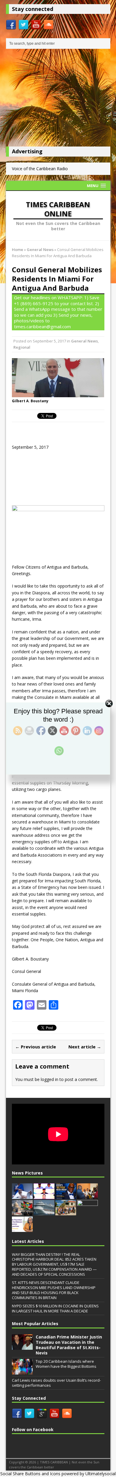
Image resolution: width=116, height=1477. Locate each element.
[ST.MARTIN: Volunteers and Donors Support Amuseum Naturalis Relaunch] (65, 1212)
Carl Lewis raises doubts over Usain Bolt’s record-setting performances (56, 1383)
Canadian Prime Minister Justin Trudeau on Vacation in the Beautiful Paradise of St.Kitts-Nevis (69, 1345)
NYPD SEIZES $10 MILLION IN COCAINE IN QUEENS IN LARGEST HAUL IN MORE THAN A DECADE (55, 1308)
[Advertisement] (58, 99)
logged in (49, 1079)
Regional (21, 347)
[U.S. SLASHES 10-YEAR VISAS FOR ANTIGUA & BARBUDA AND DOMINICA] (22, 1212)
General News (84, 341)
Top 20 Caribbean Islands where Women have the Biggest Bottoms (66, 1364)
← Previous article (35, 1047)
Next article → (84, 1047)
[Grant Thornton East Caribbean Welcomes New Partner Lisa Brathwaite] (22, 1229)
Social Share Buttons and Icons (30, 1473)
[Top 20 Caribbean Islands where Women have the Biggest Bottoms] (22, 1371)
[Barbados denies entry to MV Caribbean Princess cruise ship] (44, 1212)
